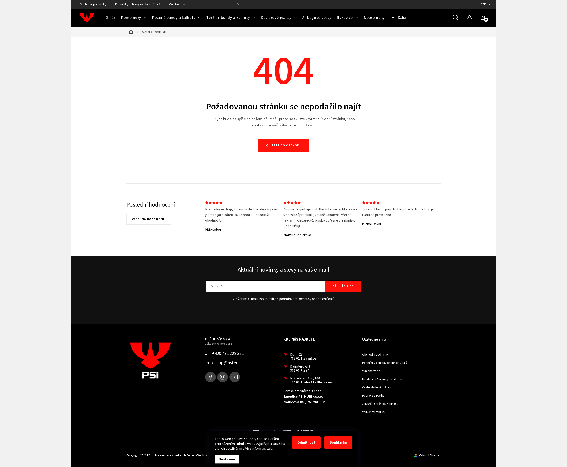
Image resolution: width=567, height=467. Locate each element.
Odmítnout (306, 442)
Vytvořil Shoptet (430, 455)
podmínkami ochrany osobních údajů (306, 298)
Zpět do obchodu (287, 146)
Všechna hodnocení (148, 219)
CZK (483, 4)
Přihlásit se (342, 286)
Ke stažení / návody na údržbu (382, 379)
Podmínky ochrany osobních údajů (137, 4)
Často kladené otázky (376, 387)
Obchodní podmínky (93, 4)
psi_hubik (222, 377)
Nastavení (227, 459)
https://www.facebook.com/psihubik (210, 377)
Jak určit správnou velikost (380, 404)
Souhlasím (338, 442)
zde (269, 448)
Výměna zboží (178, 4)
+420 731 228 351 (228, 353)
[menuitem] (110, 18)
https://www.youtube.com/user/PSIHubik (234, 377)
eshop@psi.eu (225, 363)
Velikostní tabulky (373, 412)
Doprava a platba (373, 395)
